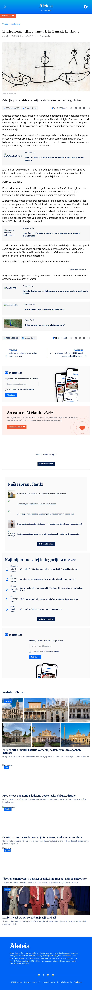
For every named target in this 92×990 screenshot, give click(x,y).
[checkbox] (5, 389)
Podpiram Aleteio (15, 427)
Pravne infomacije (48, 982)
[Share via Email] (84, 108)
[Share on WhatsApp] (89, 108)
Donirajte (27, 982)
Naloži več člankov (46, 544)
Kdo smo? (36, 982)
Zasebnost (78, 982)
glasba (7, 851)
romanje (8, 701)
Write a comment (46, 464)
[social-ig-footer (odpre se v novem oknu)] (53, 975)
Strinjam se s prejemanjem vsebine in (21, 389)
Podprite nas (6, 16)
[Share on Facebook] (71, 108)
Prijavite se (11, 395)
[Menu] (19, 7)
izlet (6, 767)
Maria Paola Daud (29, 36)
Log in (54, 455)
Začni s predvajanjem (76, 269)
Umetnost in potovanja (11, 24)
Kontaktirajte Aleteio (64, 982)
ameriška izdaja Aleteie (64, 275)
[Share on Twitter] (80, 108)
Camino (8, 809)
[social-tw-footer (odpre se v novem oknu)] (48, 975)
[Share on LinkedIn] (76, 108)
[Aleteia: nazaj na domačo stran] (46, 5)
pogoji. (32, 389)
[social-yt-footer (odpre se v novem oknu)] (39, 975)
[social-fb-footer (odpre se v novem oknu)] (44, 975)
